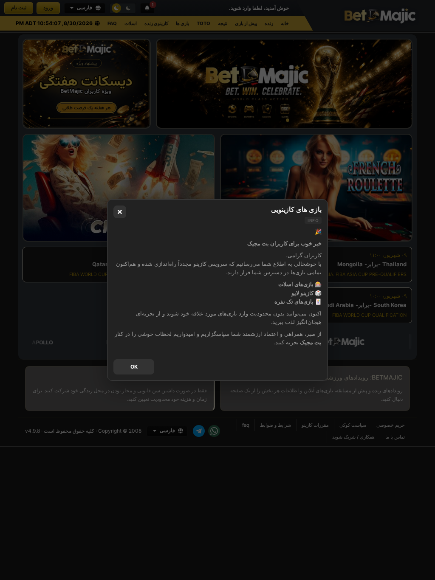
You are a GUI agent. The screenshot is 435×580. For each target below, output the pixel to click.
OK (134, 366)
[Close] (119, 212)
